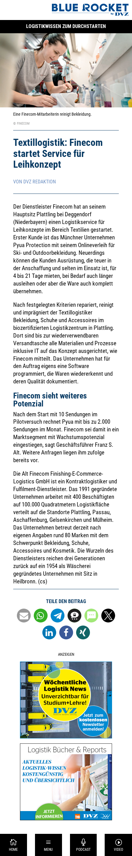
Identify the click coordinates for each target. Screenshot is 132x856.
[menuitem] (13, 845)
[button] (24, 615)
